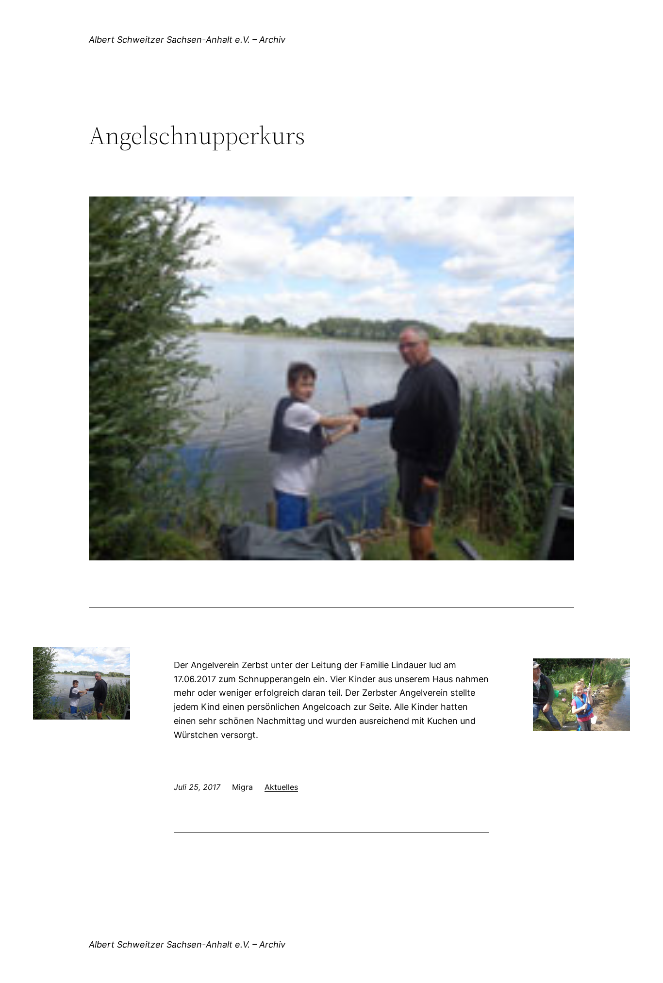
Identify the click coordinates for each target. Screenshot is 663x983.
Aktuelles (281, 787)
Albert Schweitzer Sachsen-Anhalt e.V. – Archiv (187, 39)
